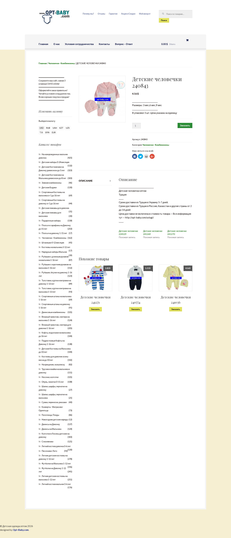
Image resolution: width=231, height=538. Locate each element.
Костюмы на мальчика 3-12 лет (56, 247)
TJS (41, 132)
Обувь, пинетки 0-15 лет (53, 382)
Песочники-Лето (49, 451)
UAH (55, 128)
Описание (86, 180)
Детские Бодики (49, 187)
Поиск (164, 20)
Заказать (185, 125)
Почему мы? (88, 13)
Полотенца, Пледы (50, 415)
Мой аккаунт (145, 13)
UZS (68, 128)
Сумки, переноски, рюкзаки (54, 402)
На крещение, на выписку (53, 364)
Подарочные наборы (51, 220)
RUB (48, 128)
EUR (54, 132)
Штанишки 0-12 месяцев (53, 242)
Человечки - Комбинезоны (61, 63)
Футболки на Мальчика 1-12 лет (56, 463)
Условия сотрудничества (79, 44)
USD (42, 128)
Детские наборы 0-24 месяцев (55, 162)
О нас (56, 44)
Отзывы (101, 13)
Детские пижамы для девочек (55, 208)
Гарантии (113, 13)
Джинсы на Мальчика (51, 429)
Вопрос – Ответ (124, 44)
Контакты (104, 44)
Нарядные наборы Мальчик (54, 252)
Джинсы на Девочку (51, 424)
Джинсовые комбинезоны (53, 312)
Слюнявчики (47, 441)
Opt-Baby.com (21, 529)
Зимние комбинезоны (51, 182)
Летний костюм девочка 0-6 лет (56, 446)
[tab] (95, 180)
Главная (43, 44)
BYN (47, 132)
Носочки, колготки (50, 377)
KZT (61, 128)
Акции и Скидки (128, 13)
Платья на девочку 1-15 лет (54, 233)
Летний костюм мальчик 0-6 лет (56, 484)
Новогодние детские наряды (55, 419)
